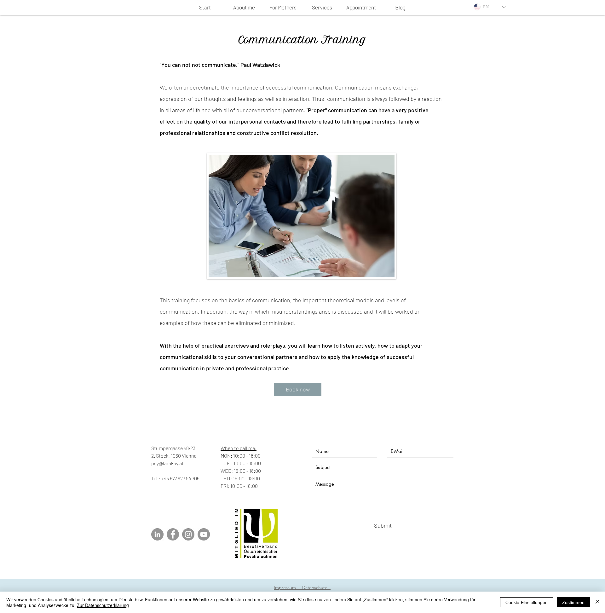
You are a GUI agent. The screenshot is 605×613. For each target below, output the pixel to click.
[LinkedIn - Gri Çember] (157, 534)
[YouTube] (204, 534)
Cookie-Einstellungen (526, 602)
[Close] (597, 602)
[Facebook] (173, 534)
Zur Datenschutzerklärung (103, 605)
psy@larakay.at (167, 463)
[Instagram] (188, 534)
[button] (322, 7)
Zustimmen (573, 602)
